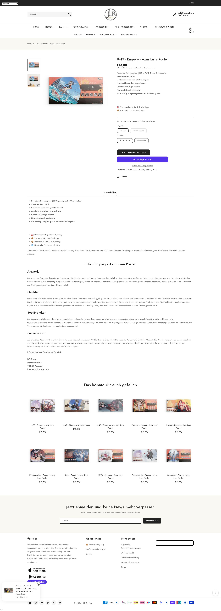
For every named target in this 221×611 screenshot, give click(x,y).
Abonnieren (152, 520)
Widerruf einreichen (175, 543)
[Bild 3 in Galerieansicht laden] (33, 65)
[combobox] (49, 14)
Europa (123, 131)
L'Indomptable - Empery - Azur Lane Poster (42, 476)
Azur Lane (132, 169)
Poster (89, 34)
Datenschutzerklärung (130, 557)
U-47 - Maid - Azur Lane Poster (76, 425)
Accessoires (102, 27)
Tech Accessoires (124, 27)
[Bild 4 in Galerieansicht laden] (33, 80)
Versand (129, 68)
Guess (77, 34)
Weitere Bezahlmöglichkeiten (142, 165)
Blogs (123, 567)
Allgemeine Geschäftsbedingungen (131, 546)
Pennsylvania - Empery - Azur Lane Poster (144, 476)
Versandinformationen (130, 562)
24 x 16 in (143, 141)
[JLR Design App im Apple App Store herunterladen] (37, 570)
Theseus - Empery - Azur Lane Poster (144, 426)
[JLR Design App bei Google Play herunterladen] (37, 576)
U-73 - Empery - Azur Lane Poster (42, 426)
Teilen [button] (123, 176)
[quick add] (54, 390)
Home (29, 43)
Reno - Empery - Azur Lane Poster (76, 476)
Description (110, 192)
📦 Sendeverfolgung (95, 544)
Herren (49, 27)
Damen (62, 27)
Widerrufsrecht (127, 552)
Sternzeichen (107, 34)
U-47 (155, 169)
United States (138, 131)
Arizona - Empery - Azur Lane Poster (178, 426)
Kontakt (89, 554)
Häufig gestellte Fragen (96, 549)
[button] (186, 14)
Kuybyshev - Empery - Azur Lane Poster (178, 476)
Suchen (69, 14)
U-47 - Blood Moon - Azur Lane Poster (110, 426)
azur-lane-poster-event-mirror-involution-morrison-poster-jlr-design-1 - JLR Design (26, 590)
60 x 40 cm (125, 140)
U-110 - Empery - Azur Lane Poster (110, 476)
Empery (141, 169)
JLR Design (87, 603)
